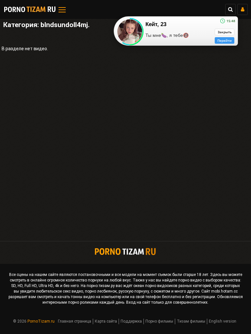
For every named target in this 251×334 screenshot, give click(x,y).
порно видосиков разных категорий (178, 285)
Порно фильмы (159, 321)
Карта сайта (106, 321)
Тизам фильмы (191, 321)
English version (222, 321)
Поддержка (131, 321)
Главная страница (74, 321)
